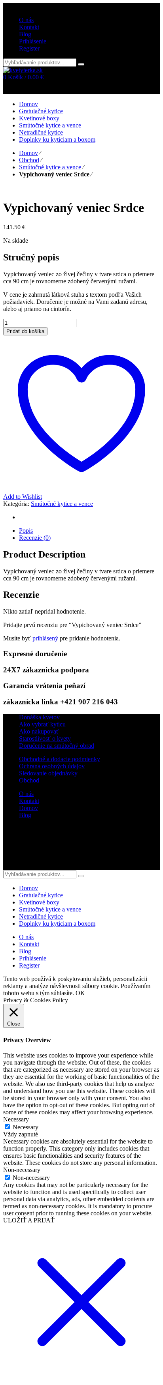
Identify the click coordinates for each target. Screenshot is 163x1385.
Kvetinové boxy (39, 902)
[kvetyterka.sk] (23, 70)
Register (29, 48)
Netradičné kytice (41, 916)
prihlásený (45, 638)
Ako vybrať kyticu (42, 724)
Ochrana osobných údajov (52, 766)
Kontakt (29, 800)
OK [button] (80, 993)
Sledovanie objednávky (48, 773)
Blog (25, 815)
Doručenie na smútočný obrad (56, 745)
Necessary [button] (16, 1119)
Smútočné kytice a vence (50, 167)
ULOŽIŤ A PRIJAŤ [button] (29, 1220)
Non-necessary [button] (21, 1169)
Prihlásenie (32, 41)
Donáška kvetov (39, 717)
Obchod (29, 160)
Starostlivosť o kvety (45, 738)
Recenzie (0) (35, 537)
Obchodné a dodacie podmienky (59, 759)
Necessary (25, 1127)
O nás (26, 793)
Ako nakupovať (39, 731)
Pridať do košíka (25, 331)
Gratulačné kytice (41, 895)
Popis (26, 530)
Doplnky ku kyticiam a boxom (57, 923)
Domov (28, 153)
